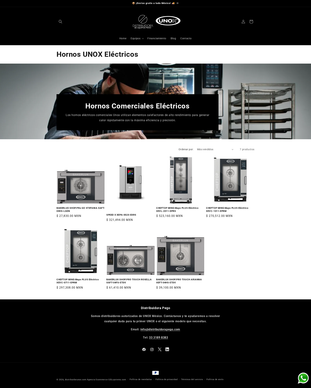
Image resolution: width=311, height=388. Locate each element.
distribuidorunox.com (75, 379)
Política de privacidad (166, 379)
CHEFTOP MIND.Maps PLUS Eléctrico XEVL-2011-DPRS (177, 209)
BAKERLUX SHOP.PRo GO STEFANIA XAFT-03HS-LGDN (81, 209)
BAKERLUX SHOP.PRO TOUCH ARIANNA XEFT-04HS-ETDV (179, 281)
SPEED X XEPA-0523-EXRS (121, 214)
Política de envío (214, 379)
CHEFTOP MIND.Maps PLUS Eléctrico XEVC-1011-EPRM (227, 209)
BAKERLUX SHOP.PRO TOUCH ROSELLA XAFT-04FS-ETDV (129, 281)
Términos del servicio (192, 379)
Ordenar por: (186, 149)
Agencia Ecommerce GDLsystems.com (106, 379)
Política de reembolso (141, 379)
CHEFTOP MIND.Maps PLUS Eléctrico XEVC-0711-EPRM (78, 281)
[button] (60, 22)
